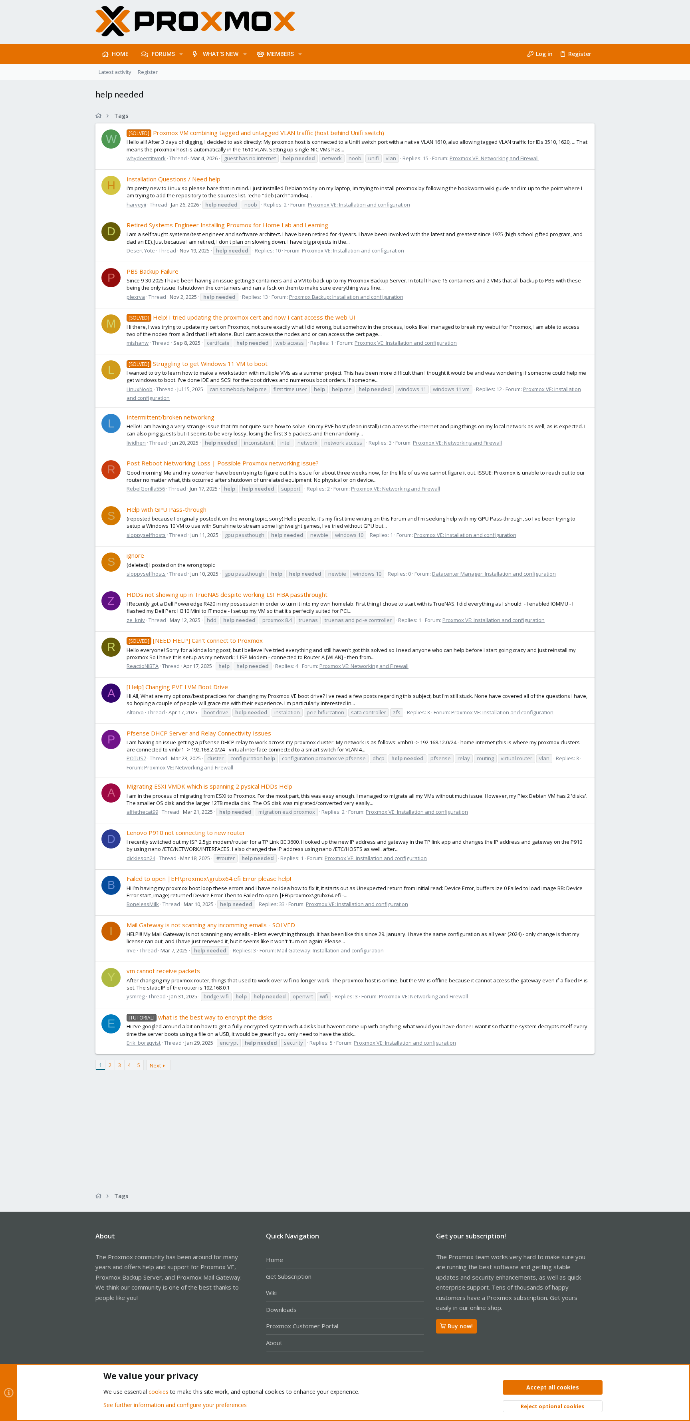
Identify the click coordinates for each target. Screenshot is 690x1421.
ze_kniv (136, 620)
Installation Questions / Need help (173, 179)
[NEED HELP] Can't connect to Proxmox (196, 640)
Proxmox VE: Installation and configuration (359, 204)
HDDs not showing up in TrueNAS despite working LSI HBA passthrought (227, 594)
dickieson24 (141, 858)
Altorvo (135, 712)
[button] (181, 54)
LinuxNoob (140, 389)
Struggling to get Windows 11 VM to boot (198, 364)
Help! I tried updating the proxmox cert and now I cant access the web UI (242, 317)
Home (274, 1260)
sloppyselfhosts (146, 535)
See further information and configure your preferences (175, 1405)
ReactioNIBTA (143, 666)
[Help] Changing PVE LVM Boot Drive (177, 687)
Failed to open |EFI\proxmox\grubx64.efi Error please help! (209, 878)
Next (155, 1065)
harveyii (136, 204)
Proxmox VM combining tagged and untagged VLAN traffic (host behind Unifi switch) (256, 133)
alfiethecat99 (142, 811)
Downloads (281, 1310)
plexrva (136, 296)
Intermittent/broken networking (170, 417)
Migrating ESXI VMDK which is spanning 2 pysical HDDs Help (209, 786)
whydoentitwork (146, 158)
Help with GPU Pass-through (166, 509)
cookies (159, 1391)
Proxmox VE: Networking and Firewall (494, 158)
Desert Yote (141, 250)
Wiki (271, 1293)
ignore (135, 555)
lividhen (136, 442)
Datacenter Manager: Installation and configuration (494, 573)
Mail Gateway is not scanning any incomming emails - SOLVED (211, 925)
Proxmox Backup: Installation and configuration (346, 296)
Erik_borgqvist (144, 1042)
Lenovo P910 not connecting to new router (186, 833)
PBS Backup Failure (152, 271)
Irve (131, 950)
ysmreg (136, 996)
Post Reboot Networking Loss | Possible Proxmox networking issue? (223, 463)
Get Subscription (288, 1276)
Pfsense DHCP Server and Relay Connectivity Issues (199, 733)
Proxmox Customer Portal (302, 1326)
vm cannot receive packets (163, 971)
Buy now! (460, 1326)
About (274, 1343)
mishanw (138, 342)
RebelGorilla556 (146, 488)
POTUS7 (136, 758)
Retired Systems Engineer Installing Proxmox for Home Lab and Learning (227, 225)
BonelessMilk (143, 904)
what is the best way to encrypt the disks (200, 1017)
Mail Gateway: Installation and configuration (330, 950)
